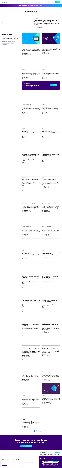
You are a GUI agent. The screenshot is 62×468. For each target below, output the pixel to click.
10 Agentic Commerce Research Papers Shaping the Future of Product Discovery (30, 349)
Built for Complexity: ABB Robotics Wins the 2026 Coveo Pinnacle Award (30, 253)
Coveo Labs (45, 2)
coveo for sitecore (4, 44)
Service (27, 2)
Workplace (35, 2)
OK (4, 465)
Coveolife (49, 2)
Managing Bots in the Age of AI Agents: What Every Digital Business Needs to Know (30, 325)
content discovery (14, 36)
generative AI (14, 38)
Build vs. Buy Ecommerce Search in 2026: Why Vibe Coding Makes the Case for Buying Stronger (30, 155)
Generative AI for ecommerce (30, 466)
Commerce (31, 2)
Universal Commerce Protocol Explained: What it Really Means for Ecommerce (50, 301)
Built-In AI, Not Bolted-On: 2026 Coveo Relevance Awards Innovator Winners (50, 228)
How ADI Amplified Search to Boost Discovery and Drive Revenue (30, 277)
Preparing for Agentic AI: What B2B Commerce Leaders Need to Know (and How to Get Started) (30, 397)
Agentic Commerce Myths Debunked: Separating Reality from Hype (50, 325)
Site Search (40, 2)
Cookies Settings (10, 465)
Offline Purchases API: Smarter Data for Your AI (30, 179)
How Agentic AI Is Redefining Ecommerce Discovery (30, 421)
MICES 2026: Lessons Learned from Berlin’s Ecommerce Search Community (49, 131)
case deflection (4, 39)
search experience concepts (11, 41)
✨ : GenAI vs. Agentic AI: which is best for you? (30, 5)
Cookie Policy (7, 463)
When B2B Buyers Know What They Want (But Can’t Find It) (30, 71)
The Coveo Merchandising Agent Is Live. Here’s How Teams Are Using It (30, 47)
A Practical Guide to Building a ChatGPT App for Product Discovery (50, 204)
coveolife (8, 39)
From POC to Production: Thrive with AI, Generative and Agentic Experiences (50, 277)
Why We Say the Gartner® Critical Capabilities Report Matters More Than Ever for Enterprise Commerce (51, 71)
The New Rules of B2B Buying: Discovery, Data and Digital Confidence (30, 106)
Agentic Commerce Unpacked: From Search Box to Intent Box (30, 204)
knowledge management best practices (7, 38)
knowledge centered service (5, 42)
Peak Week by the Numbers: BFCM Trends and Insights (29, 373)
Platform (23, 2)
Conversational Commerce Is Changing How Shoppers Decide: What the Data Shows (51, 155)
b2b (17, 38)
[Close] (21, 462)
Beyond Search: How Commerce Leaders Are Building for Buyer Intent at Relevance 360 (51, 253)
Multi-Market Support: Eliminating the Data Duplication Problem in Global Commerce (49, 180)
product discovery (8, 36)
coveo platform (12, 42)
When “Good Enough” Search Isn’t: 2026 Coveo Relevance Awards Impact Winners (30, 228)
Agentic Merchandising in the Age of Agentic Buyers (31, 300)
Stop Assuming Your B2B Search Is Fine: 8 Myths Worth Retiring (50, 106)
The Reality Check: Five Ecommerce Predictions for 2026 (50, 373)
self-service (3, 36)
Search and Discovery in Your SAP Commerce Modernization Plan (29, 131)
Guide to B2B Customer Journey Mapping (49, 396)
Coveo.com (9, 459)
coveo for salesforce (4, 41)
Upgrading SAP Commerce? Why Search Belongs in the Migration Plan (46, 21)
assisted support (12, 39)
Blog (10, 2)
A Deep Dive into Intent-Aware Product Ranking (50, 348)
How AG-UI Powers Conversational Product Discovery (51, 46)
